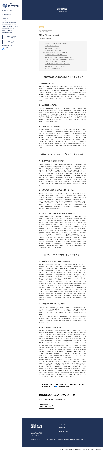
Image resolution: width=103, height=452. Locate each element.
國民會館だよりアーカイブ (8, 45)
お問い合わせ (62, 424)
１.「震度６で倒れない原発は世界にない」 (56, 55)
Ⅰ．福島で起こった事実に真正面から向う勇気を (55, 43)
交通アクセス (5, 47)
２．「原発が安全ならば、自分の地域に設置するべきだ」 (59, 57)
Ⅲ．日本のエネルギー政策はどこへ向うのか (54, 61)
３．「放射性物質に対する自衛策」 (53, 50)
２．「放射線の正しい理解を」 (52, 48)
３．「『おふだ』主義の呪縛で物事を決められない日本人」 (59, 59)
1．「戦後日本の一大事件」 (52, 46)
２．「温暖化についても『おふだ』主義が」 (56, 66)
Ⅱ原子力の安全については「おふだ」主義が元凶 (55, 52)
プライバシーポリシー (64, 431)
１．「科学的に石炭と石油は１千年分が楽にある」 (57, 64)
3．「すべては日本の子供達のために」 (54, 68)
